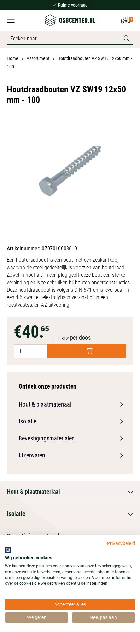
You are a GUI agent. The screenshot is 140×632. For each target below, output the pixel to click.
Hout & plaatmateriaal (45, 404)
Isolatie (27, 421)
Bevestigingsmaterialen (47, 438)
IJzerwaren (32, 455)
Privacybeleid (121, 543)
